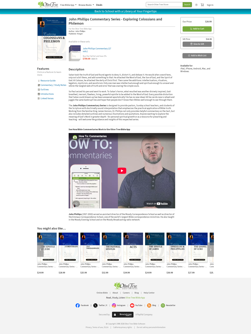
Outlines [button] (45, 89)
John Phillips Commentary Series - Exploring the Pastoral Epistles (111, 268)
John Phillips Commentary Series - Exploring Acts (131, 267)
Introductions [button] (47, 94)
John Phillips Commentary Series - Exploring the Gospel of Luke (197, 268)
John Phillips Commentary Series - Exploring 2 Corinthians (68, 267)
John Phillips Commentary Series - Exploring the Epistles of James (154, 268)
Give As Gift (198, 44)
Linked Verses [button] (47, 98)
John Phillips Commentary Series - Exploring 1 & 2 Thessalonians (88, 268)
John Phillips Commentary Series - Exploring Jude (45, 267)
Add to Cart (198, 28)
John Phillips (80, 31)
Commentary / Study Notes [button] (53, 85)
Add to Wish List (198, 55)
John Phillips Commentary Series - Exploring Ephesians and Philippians (175, 268)
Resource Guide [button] (48, 80)
